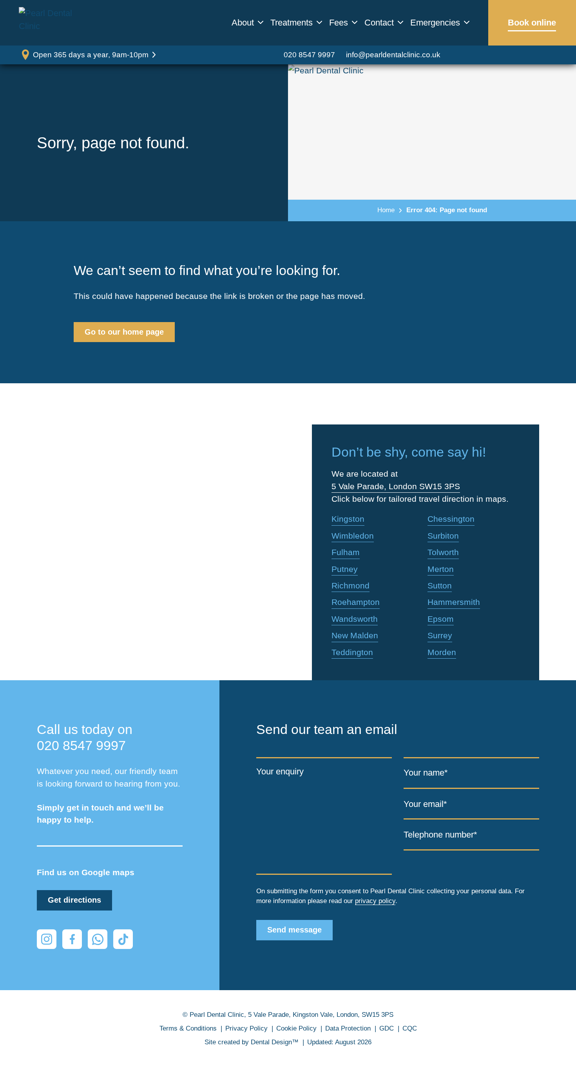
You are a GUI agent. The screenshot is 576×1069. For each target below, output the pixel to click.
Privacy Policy (246, 1028)
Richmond (350, 585)
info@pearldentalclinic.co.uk (393, 55)
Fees (338, 22)
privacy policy (375, 901)
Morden (441, 652)
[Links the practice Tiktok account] (123, 939)
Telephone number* (440, 835)
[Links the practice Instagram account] (46, 939)
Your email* (425, 804)
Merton (440, 569)
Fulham (345, 552)
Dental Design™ (275, 1042)
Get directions (74, 900)
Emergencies (435, 22)
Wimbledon (352, 535)
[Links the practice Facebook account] (72, 939)
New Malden (354, 635)
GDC (386, 1028)
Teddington (352, 652)
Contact (379, 22)
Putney (344, 569)
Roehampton (355, 601)
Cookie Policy (296, 1028)
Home (386, 210)
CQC (409, 1028)
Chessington (451, 518)
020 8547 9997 (309, 55)
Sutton (439, 585)
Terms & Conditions (188, 1028)
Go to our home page (124, 332)
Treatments (291, 22)
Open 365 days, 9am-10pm (91, 55)
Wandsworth (354, 618)
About (243, 22)
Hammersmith (453, 601)
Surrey (439, 635)
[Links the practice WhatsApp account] (97, 939)
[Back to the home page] (56, 22)
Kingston (347, 518)
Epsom (440, 618)
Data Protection (348, 1028)
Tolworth (443, 552)
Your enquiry (280, 771)
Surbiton (443, 535)
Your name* (426, 773)
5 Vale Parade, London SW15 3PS (395, 486)
